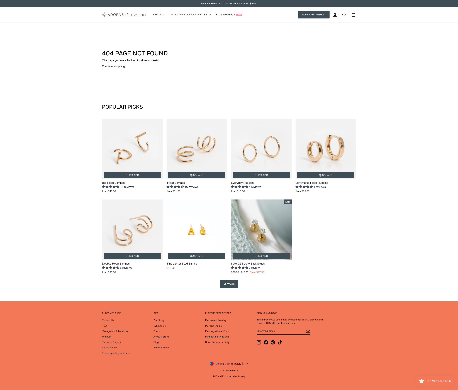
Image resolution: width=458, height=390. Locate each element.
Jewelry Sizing (161, 336)
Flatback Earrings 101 (217, 336)
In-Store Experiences (189, 14)
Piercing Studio (213, 326)
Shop (157, 14)
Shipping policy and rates (116, 353)
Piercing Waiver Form (217, 331)
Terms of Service (111, 342)
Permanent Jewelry (215, 320)
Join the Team (161, 347)
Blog (156, 342)
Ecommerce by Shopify (233, 376)
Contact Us (108, 320)
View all (229, 284)
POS (215, 376)
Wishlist (106, 336)
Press (157, 331)
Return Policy (109, 347)
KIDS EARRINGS (228, 14)
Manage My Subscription (115, 331)
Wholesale (160, 326)
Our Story (159, 320)
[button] (111, 187)
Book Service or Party (217, 342)
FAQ (104, 326)
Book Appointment (314, 14)
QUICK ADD (132, 175)
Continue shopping (113, 66)
